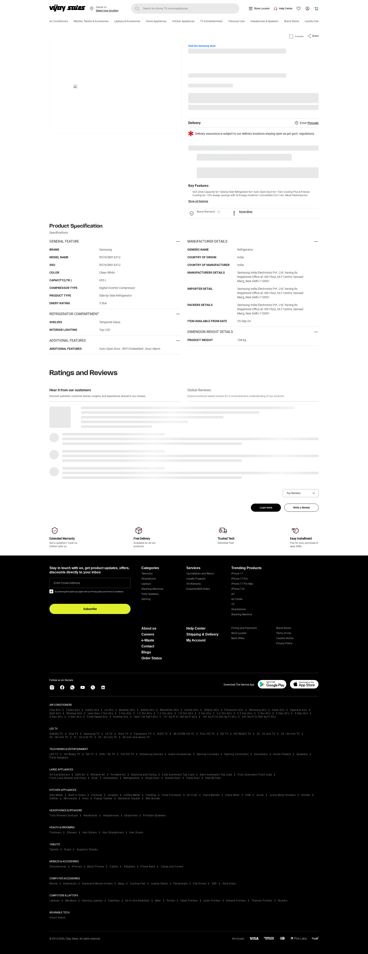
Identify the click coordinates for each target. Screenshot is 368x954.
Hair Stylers (89, 832)
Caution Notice (284, 638)
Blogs (146, 652)
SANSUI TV (56, 733)
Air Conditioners (58, 21)
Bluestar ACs (127, 709)
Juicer (260, 795)
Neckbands (90, 815)
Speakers (302, 754)
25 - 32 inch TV (266, 733)
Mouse (53, 883)
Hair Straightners (113, 832)
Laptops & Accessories (127, 21)
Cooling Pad (137, 883)
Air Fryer (192, 795)
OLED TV (162, 733)
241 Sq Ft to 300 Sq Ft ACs (259, 716)
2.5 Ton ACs (244, 713)
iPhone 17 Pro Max (242, 583)
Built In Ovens (77, 795)
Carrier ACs (191, 709)
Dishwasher (111, 778)
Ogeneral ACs (298, 709)
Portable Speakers (154, 815)
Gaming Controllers (236, 754)
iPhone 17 (237, 573)
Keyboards (70, 883)
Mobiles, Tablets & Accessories (91, 21)
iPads (67, 849)
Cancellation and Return (200, 573)
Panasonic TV (142, 733)
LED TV (53, 754)
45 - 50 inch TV (58, 737)
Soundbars (261, 754)
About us (148, 628)
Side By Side (212, 778)
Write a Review (301, 507)
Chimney (96, 795)
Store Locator (262, 8)
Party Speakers (150, 594)
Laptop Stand (159, 883)
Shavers (72, 832)
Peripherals (180, 883)
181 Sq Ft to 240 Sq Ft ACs (219, 716)
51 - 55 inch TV (83, 737)
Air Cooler (237, 599)
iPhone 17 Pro (239, 578)
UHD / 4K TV (107, 754)
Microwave (70, 798)
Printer (171, 900)
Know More (245, 211)
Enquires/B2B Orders (198, 588)
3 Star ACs (301, 713)
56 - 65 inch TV (107, 737)
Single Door (152, 778)
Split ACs (55, 713)
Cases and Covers (172, 866)
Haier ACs (278, 709)
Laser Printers (212, 900)
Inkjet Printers (189, 900)
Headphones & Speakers (264, 21)
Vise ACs (54, 709)
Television (147, 573)
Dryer (95, 778)
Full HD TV (127, 754)
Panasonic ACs (233, 709)
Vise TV (73, 733)
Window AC (98, 774)
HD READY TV (242, 733)
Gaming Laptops (92, 900)
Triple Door (193, 778)
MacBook (71, 900)
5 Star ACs (74, 716)
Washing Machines (152, 588)
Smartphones (57, 866)
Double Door (173, 778)
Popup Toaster (103, 798)
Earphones (131, 815)
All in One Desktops (137, 900)
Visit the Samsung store (202, 45)
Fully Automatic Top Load (178, 774)
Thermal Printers (262, 900)
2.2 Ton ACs (224, 713)
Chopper (113, 795)
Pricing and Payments (244, 628)
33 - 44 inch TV (290, 733)
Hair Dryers (136, 832)
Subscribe (90, 609)
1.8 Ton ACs (185, 713)
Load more (266, 507)
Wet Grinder (153, 798)
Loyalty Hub (312, 21)
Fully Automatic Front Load (255, 774)
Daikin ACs (92, 709)
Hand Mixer (232, 795)
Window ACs (74, 713)
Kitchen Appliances (183, 21)
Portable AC (118, 774)
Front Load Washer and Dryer (67, 778)
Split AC (80, 774)
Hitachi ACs (211, 709)
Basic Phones (95, 866)
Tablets (54, 849)
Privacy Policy (284, 643)
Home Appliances (156, 21)
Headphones (111, 815)
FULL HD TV (207, 733)
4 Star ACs (56, 716)
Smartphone (148, 578)
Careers (147, 634)
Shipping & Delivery (202, 634)
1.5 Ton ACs (164, 713)
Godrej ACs (147, 709)
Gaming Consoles (208, 754)
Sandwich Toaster (129, 798)
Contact (147, 646)
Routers (283, 900)
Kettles (53, 798)
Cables (114, 866)
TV (232, 604)
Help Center (285, 8)
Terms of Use (283, 633)
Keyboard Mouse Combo (97, 883)
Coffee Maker (132, 795)
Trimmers (55, 832)
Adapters (129, 866)
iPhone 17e (237, 588)
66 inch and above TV (136, 737)
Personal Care (237, 21)
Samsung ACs (258, 709)
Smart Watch (57, 917)
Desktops (114, 900)
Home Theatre (282, 754)
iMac (158, 900)
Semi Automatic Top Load (216, 774)
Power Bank (148, 866)
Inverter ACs (120, 716)
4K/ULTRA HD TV (183, 733)
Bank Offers (237, 638)
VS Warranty (193, 583)
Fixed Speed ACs (97, 716)
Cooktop (151, 795)
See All (312, 107)
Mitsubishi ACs (169, 709)
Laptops (146, 583)
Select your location (107, 10)
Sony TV (123, 733)
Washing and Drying (144, 774)
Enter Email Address (67, 583)
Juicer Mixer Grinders (282, 795)
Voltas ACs (73, 709)
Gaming (146, 599)
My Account (196, 640)
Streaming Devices (151, 754)
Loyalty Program (196, 578)
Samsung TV (92, 733)
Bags (121, 883)
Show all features (198, 201)
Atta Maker (56, 795)
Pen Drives (199, 883)
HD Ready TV (72, 754)
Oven (85, 798)
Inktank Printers (236, 900)
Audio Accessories (179, 754)
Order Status (151, 658)
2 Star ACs (282, 713)
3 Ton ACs (264, 713)
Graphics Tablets (87, 849)
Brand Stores (291, 21)
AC (233, 594)
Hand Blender (211, 795)
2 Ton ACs (204, 713)
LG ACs (109, 709)
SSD (214, 883)
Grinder (305, 795)
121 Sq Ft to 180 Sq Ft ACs (180, 716)
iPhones (77, 866)
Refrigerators (132, 778)
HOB (248, 795)
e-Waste (147, 640)
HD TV (224, 733)
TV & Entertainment (211, 21)
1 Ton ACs (125, 713)
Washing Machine (241, 614)
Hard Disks (229, 883)
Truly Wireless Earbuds (63, 815)
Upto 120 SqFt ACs (146, 716)
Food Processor (171, 795)
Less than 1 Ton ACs (100, 713)
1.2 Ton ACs (144, 713)
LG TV (109, 733)
